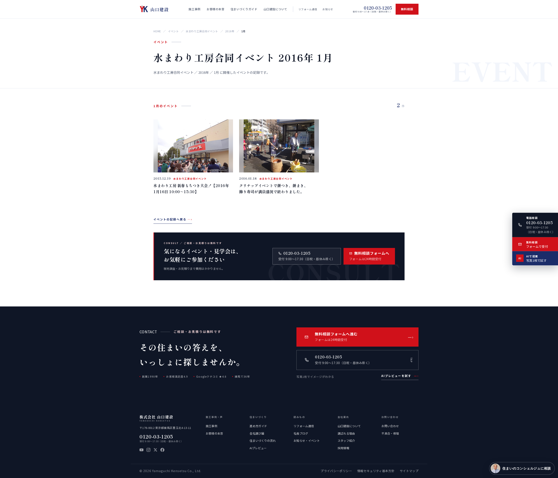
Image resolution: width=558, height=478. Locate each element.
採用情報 (343, 448)
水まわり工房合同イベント (202, 31)
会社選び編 (257, 433)
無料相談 (407, 9)
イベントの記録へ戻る (172, 219)
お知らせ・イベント (307, 440)
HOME (157, 31)
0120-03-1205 (156, 436)
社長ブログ (301, 433)
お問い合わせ (390, 426)
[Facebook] (162, 450)
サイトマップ (409, 471)
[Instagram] (148, 450)
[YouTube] (141, 450)
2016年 (229, 31)
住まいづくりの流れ (263, 440)
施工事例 (211, 426)
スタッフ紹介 (346, 440)
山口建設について (349, 426)
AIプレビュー (258, 448)
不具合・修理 (390, 433)
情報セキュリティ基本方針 (376, 471)
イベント (173, 31)
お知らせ (327, 9)
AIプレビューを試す (399, 376)
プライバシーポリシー (336, 471)
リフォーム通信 (307, 9)
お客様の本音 (214, 433)
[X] (155, 450)
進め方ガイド (258, 426)
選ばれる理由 (346, 433)
